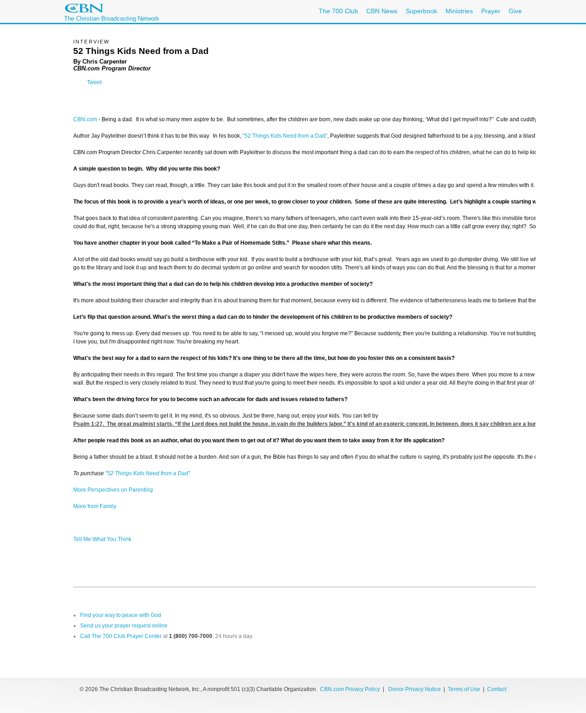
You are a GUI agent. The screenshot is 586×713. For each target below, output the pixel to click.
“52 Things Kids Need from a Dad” (285, 136)
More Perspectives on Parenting (113, 490)
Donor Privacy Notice (414, 689)
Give (515, 11)
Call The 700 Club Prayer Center (121, 636)
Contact (496, 689)
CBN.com (85, 119)
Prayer (490, 11)
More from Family (94, 506)
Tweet (94, 82)
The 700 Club (338, 11)
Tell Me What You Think (102, 539)
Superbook (421, 11)
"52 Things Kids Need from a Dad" (147, 473)
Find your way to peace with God (120, 615)
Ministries (459, 11)
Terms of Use (465, 689)
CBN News (381, 11)
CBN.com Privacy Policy (350, 689)
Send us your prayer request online (124, 625)
